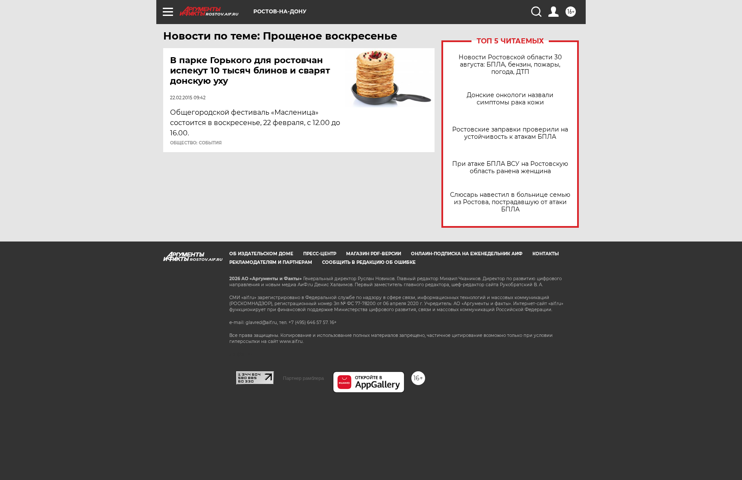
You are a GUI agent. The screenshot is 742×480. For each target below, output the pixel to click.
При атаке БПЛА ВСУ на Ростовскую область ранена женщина (510, 167)
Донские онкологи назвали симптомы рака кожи (510, 99)
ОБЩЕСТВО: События (196, 143)
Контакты (545, 254)
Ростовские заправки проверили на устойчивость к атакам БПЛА (510, 133)
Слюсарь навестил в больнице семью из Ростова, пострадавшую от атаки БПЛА (510, 202)
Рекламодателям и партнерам (270, 262)
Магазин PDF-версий (373, 254)
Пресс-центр (319, 254)
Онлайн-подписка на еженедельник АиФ (467, 254)
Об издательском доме (261, 254)
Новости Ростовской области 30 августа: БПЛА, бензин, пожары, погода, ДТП (510, 65)
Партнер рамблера (303, 378)
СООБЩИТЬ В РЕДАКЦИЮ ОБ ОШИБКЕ (369, 262)
